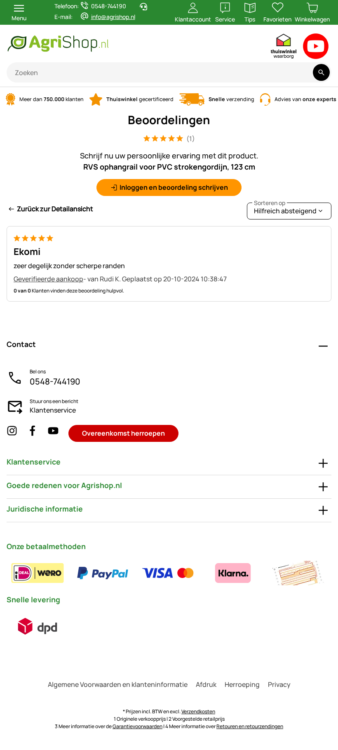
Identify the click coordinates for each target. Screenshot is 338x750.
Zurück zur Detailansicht (55, 208)
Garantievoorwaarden (137, 726)
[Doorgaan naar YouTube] (315, 48)
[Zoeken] (321, 72)
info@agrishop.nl (113, 17)
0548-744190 (55, 381)
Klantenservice (53, 410)
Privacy (279, 684)
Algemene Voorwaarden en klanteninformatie (118, 684)
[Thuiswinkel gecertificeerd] (284, 48)
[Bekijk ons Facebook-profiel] (32, 433)
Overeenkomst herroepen (123, 433)
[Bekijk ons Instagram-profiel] (12, 433)
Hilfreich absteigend (285, 209)
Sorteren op (269, 203)
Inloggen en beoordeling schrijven (174, 187)
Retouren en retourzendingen (249, 726)
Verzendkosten (198, 711)
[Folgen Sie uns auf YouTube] (53, 433)
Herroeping (242, 684)
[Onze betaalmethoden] (168, 573)
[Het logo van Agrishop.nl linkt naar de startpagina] (98, 43)
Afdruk (206, 684)
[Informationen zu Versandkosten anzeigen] (37, 626)
